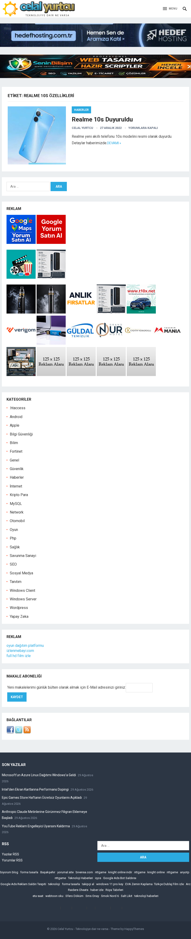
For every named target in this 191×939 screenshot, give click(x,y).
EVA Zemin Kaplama (139, 884)
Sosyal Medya (21, 573)
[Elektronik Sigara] (22, 312)
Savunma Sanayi (23, 555)
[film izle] (22, 277)
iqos (98, 878)
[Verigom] (21, 343)
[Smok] (51, 312)
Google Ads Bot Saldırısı (119, 878)
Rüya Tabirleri (114, 890)
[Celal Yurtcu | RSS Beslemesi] (27, 732)
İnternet (16, 486)
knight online (156, 872)
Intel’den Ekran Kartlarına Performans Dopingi (35, 789)
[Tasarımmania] (167, 343)
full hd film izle (19, 656)
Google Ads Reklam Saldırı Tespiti (23, 884)
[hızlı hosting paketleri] (95, 45)
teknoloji (54, 884)
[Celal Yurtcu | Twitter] (18, 732)
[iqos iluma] (51, 277)
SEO (13, 564)
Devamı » (114, 143)
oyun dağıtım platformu (25, 645)
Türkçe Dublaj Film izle (169, 884)
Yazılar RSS (10, 854)
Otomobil (17, 521)
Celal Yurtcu (82, 128)
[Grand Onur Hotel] (109, 343)
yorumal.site (65, 872)
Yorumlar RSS (12, 860)
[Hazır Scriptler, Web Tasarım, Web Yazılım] (95, 77)
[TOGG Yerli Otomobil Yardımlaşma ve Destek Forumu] (141, 312)
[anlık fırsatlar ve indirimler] (82, 312)
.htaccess (17, 408)
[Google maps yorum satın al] (22, 242)
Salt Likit (126, 896)
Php (13, 538)
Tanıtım (15, 581)
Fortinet (16, 451)
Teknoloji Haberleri (80, 878)
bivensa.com (84, 872)
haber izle (96, 890)
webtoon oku (54, 896)
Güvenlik (17, 469)
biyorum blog (9, 872)
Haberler (81, 109)
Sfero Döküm (74, 896)
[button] (170, 9)
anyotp (184, 872)
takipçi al (88, 884)
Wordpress (19, 607)
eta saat (38, 896)
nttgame (100, 872)
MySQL (16, 503)
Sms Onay (92, 896)
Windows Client (22, 590)
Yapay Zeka (19, 616)
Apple (14, 425)
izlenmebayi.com (20, 650)
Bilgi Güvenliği (21, 434)
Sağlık (15, 547)
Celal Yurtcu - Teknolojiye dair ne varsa (83, 929)
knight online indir (120, 872)
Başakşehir (47, 872)
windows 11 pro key (109, 884)
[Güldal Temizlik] (80, 343)
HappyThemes (134, 929)
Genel (14, 460)
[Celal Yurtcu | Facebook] (10, 732)
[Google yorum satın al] (51, 242)
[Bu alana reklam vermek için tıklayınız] (51, 375)
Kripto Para (19, 495)
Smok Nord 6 (110, 896)
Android (16, 417)
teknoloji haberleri (146, 896)
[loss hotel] (21, 375)
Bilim (14, 443)
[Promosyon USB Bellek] (51, 343)
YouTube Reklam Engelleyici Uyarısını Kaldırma (36, 826)
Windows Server (23, 599)
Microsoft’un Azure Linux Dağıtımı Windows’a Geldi (39, 775)
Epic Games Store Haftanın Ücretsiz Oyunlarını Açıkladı (42, 797)
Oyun (14, 529)
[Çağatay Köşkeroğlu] (138, 343)
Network (17, 512)
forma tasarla (29, 872)
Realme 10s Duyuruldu (102, 119)
